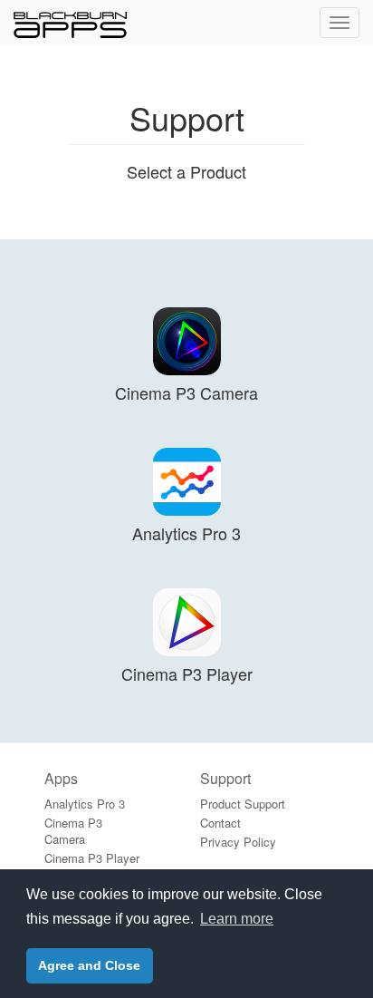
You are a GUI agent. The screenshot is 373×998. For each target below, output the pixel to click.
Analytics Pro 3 (84, 803)
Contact (220, 822)
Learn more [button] (236, 918)
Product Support (242, 803)
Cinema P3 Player (91, 858)
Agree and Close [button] (89, 965)
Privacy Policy (238, 841)
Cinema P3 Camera (73, 831)
